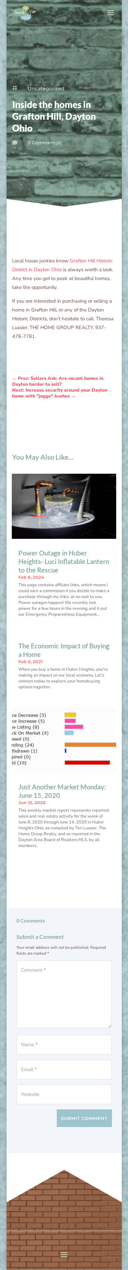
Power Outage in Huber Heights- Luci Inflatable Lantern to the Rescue (63, 561)
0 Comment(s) (45, 143)
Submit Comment (84, 1118)
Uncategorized (46, 88)
